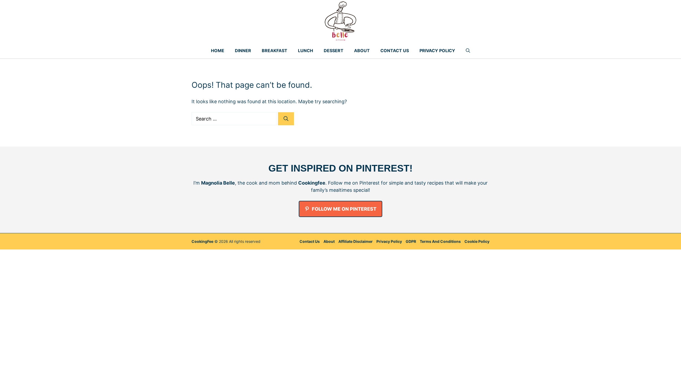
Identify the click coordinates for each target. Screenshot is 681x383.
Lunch (305, 50)
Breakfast (274, 50)
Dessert (333, 50)
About (362, 50)
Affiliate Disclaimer (355, 241)
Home (217, 50)
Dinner (243, 50)
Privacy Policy (437, 50)
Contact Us (394, 50)
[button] (467, 51)
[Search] (286, 118)
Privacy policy (389, 241)
